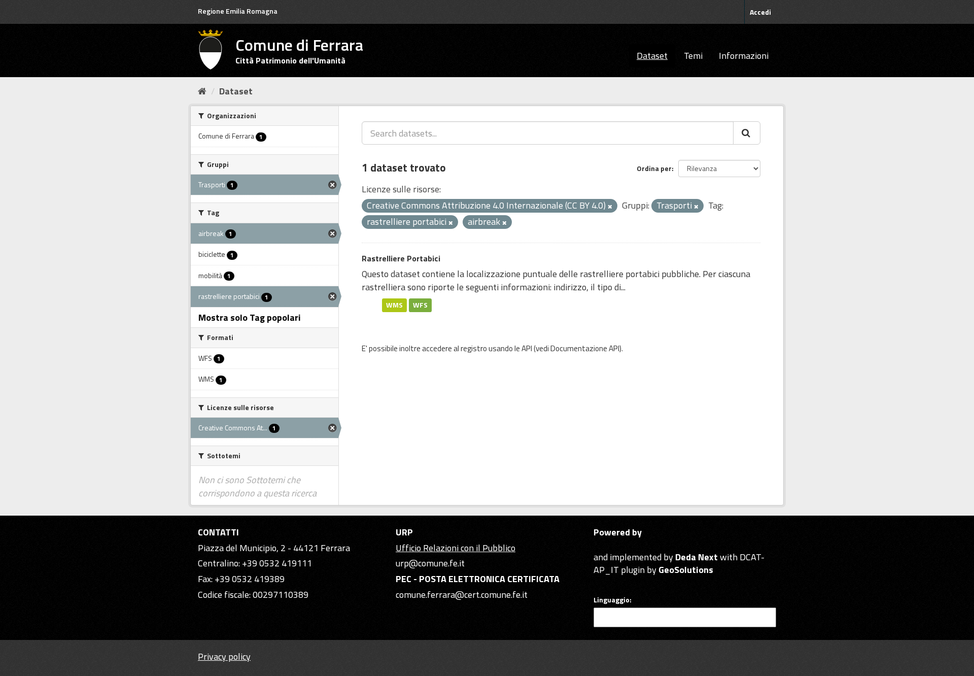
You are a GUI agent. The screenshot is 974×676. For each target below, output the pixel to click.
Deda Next (696, 557)
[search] (746, 133)
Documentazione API (584, 348)
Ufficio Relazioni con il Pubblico (455, 548)
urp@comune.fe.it (430, 563)
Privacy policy (224, 656)
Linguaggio (612, 600)
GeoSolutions (685, 570)
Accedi (760, 12)
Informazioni (744, 55)
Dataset (652, 55)
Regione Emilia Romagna (237, 11)
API (526, 348)
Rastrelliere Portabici (401, 258)
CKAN (611, 545)
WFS (420, 305)
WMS (394, 305)
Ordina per (654, 168)
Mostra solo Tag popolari (249, 317)
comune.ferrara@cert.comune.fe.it (462, 594)
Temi (693, 55)
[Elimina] (610, 206)
